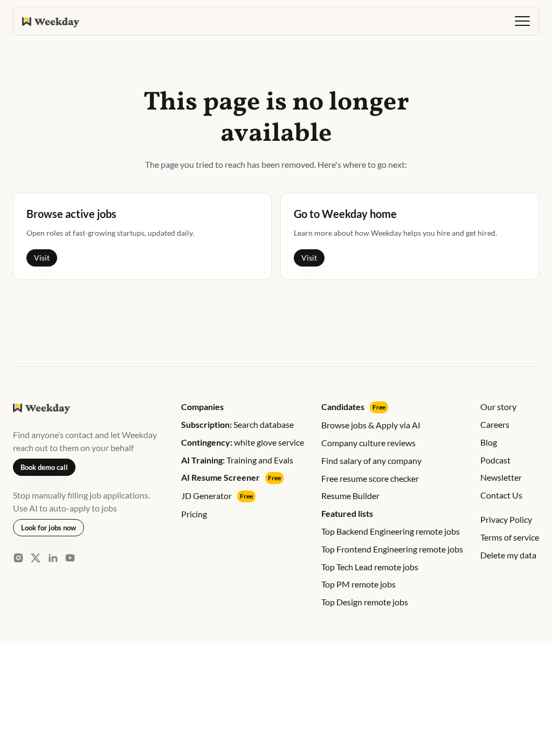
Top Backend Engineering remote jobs (390, 531)
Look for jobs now (48, 527)
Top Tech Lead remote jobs (369, 567)
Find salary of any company (371, 460)
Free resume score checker (370, 478)
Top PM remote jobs (358, 584)
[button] (522, 21)
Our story (498, 406)
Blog (488, 442)
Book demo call (44, 467)
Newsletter (501, 477)
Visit (42, 257)
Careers (494, 424)
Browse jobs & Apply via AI (370, 425)
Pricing (194, 514)
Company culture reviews (368, 443)
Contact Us (501, 495)
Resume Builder (350, 495)
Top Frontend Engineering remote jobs (392, 549)
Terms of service (509, 537)
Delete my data (508, 555)
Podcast (495, 460)
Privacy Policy (506, 519)
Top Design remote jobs (364, 602)
